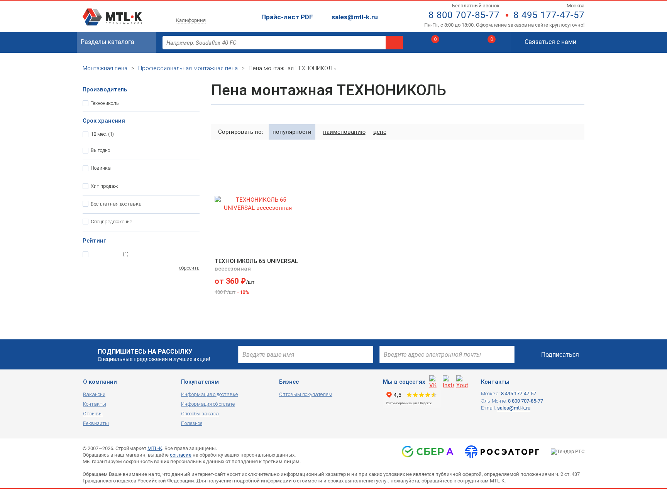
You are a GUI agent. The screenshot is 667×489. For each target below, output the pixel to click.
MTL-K (154, 448)
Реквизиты (96, 423)
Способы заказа (200, 413)
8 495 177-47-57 (548, 15)
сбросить (189, 268)
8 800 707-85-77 (463, 15)
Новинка (101, 168)
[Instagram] (448, 381)
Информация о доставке (209, 394)
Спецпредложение (111, 221)
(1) (102, 134)
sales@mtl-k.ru (355, 17)
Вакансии (94, 394)
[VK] (435, 381)
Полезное (191, 423)
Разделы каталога (107, 42)
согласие (180, 455)
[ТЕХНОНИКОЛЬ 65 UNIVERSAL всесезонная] (258, 204)
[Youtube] (462, 381)
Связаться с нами (550, 42)
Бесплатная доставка (116, 204)
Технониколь (105, 103)
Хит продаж (104, 186)
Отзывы (93, 413)
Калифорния (191, 20)
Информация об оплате (208, 404)
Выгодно (100, 150)
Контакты (94, 404)
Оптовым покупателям (305, 394)
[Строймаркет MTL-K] (112, 12)
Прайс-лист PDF (287, 17)
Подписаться (560, 354)
